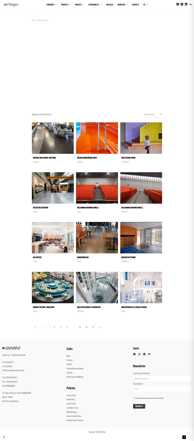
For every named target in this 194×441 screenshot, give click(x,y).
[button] (191, 4)
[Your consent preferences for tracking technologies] (4, 437)
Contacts (135, 4)
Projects (78, 4)
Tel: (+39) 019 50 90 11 (9, 377)
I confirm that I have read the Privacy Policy (149, 398)
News (68, 355)
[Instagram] (182, 4)
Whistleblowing (72, 411)
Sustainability (93, 4)
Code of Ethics (71, 403)
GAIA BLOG (109, 4)
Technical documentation (75, 368)
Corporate (50, 4)
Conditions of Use (72, 407)
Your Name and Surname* (141, 373)
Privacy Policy (71, 395)
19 (80, 327)
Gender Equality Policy (74, 416)
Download (121, 4)
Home (34, 20)
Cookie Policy (71, 399)
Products (64, 4)
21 (92, 327)
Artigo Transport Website (75, 376)
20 (86, 327)
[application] (55, 5)
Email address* (138, 383)
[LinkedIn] (144, 354)
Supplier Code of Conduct (75, 420)
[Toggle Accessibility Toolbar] (184, 437)
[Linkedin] (186, 4)
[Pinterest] (149, 354)
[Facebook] (177, 4)
